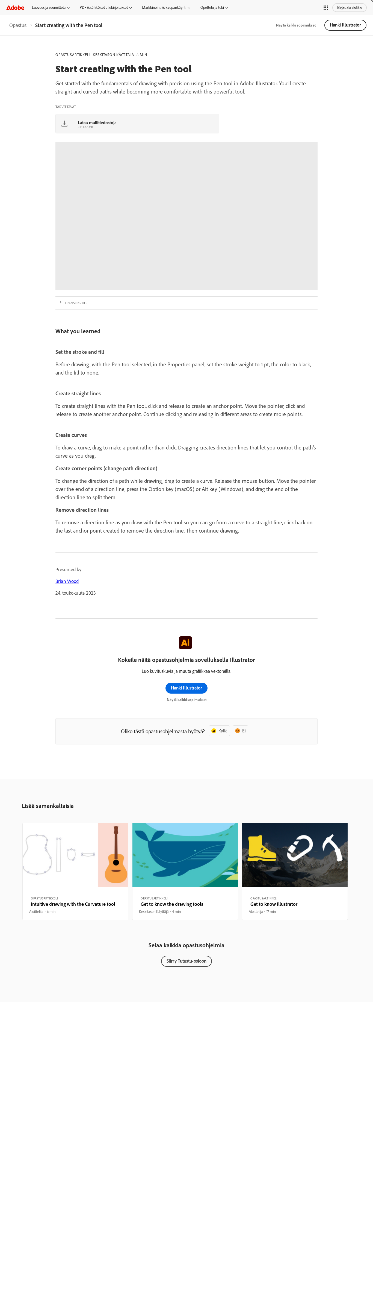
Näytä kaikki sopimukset (296, 25)
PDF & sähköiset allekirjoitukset (104, 7)
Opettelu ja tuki (212, 7)
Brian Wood (67, 581)
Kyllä (222, 731)
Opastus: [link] (18, 25)
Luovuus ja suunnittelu (49, 7)
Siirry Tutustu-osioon (186, 961)
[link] (18, 25)
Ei (244, 731)
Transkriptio (76, 303)
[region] (75, 871)
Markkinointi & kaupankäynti (164, 7)
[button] (325, 7)
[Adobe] (15, 7)
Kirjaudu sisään (349, 7)
